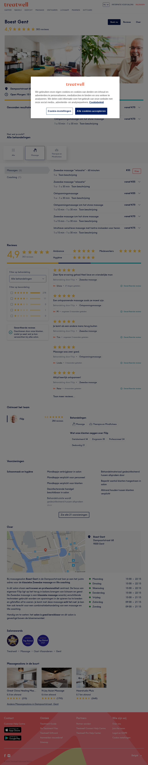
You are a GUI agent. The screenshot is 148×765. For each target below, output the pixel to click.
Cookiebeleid (96, 102)
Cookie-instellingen (59, 111)
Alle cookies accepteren (91, 111)
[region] (75, 97)
